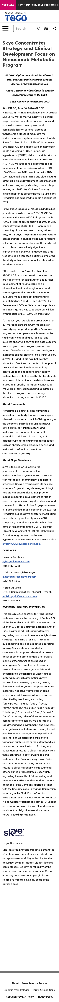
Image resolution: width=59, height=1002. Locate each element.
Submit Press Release (17, 989)
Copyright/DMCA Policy (20, 996)
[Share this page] (54, 28)
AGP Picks (8, 5)
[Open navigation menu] (5, 28)
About (15, 983)
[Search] (39, 28)
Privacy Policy (45, 996)
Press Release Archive (34, 983)
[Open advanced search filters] (46, 28)
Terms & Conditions (44, 989)
